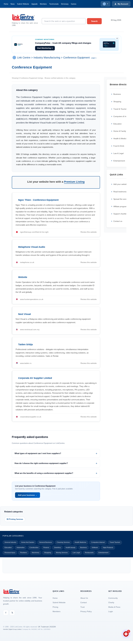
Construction (33, 547)
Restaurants (89, 553)
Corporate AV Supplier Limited (35, 378)
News (13, 4)
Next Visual (24, 314)
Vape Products (108, 547)
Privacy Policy (86, 611)
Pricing (55, 607)
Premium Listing (74, 181)
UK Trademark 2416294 (47, 627)
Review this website (89, 232)
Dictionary (65, 4)
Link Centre (23, 57)
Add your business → (27, 495)
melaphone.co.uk (27, 262)
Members (43, 4)
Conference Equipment (76, 57)
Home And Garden (27, 542)
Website (22, 277)
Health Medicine (80, 542)
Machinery (35, 553)
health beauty (70, 547)
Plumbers (23, 553)
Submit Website (23, 4)
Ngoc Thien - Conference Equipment (38, 200)
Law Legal (76, 553)
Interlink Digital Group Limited (12, 629)
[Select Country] (14, 57)
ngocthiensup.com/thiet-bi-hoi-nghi (34, 232)
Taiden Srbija (25, 344)
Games (73, 4)
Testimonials (54, 4)
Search (94, 21)
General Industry (10, 542)
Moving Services (62, 553)
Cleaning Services (63, 542)
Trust (82, 607)
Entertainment (103, 553)
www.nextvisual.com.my (29, 329)
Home (6, 4)
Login (110, 611)
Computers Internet (98, 542)
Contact (83, 602)
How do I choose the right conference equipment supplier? (41, 463)
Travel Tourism (115, 542)
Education (8, 547)
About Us (84, 598)
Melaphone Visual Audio (31, 247)
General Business (45, 542)
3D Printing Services (14, 519)
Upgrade (34, 4)
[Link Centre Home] (25, 17)
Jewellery (57, 547)
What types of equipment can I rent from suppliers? (38, 453)
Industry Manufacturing (47, 57)
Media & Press (114, 607)
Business (83, 547)
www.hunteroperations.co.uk (31, 299)
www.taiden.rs (25, 363)
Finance (46, 547)
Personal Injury (10, 553)
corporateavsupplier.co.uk (30, 417)
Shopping (47, 553)
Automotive (21, 547)
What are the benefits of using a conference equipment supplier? (44, 473)
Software (95, 547)
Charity (111, 602)
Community (113, 598)
